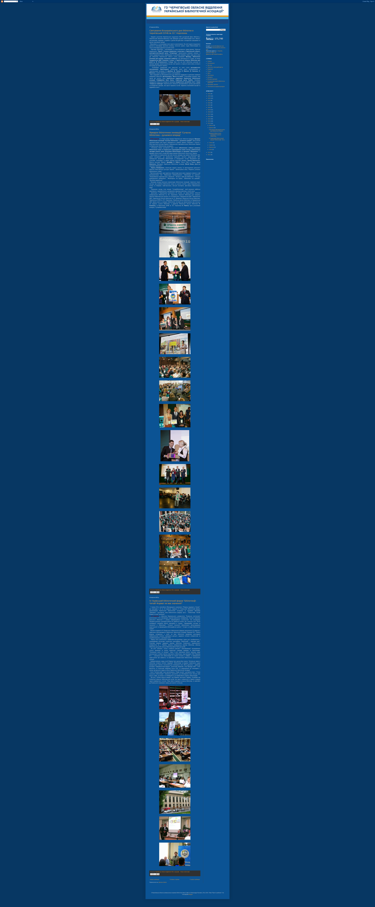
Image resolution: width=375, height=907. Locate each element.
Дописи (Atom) (163, 882)
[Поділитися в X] (155, 124)
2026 (209, 93)
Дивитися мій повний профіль (214, 54)
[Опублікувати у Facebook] (157, 124)
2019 (209, 109)
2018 (209, 112)
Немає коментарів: (185, 121)
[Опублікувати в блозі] (153, 124)
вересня (211, 127)
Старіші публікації (195, 879)
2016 (209, 116)
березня (211, 147)
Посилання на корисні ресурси (216, 86)
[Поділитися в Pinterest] (158, 124)
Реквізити (210, 69)
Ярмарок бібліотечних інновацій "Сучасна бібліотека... (215, 135)
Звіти (209, 73)
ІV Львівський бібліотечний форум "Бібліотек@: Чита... (217, 139)
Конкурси (210, 77)
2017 (209, 114)
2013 (209, 123)
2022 (209, 103)
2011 (209, 154)
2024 (209, 98)
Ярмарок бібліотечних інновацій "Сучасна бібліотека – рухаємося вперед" (170, 133)
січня (210, 149)
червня (211, 145)
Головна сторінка (174, 879)
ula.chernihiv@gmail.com (217, 46)
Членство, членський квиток (215, 67)
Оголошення (211, 63)
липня (211, 142)
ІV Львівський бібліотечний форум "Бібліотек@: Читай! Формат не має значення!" (172, 602)
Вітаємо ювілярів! (212, 79)
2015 (209, 119)
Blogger (190, 894)
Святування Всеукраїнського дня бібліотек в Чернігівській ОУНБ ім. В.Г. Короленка (171, 31)
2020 (209, 107)
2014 (209, 121)
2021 (209, 105)
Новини (210, 61)
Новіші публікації (154, 879)
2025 (209, 96)
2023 (209, 100)
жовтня (211, 125)
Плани (209, 71)
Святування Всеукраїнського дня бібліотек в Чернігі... (217, 130)
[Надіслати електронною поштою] (151, 124)
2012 (209, 152)
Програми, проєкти (213, 84)
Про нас (210, 65)
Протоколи (211, 75)
